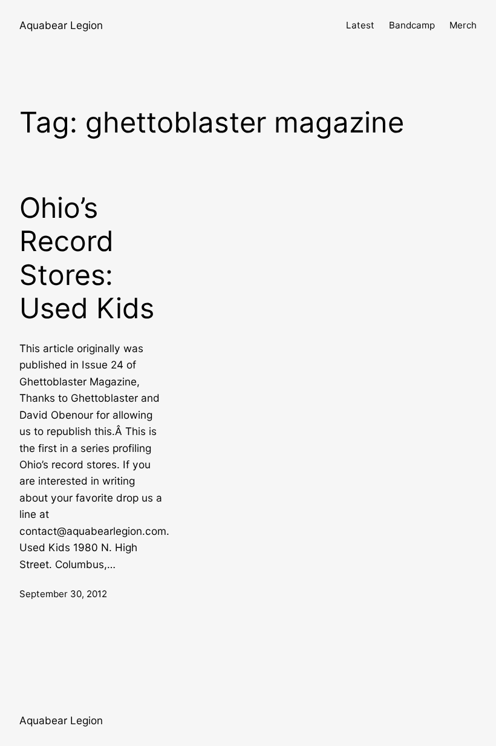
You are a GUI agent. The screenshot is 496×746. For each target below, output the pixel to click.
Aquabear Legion (61, 25)
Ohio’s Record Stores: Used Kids (86, 258)
